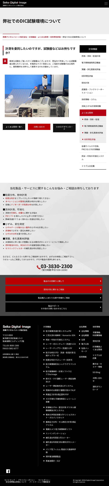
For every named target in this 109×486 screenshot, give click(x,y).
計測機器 (93, 49)
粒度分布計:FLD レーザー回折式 (59, 359)
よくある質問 (87, 112)
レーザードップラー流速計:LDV (59, 348)
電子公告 (85, 344)
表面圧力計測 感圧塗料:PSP (57, 394)
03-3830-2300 (56, 265)
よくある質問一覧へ (14, 126)
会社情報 (83, 326)
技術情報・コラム (89, 99)
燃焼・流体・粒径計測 (91, 56)
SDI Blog (96, 372)
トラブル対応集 (88, 166)
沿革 (83, 339)
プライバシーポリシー (26, 480)
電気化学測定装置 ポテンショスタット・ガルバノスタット (61, 416)
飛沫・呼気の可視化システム (93, 158)
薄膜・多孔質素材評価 (91, 69)
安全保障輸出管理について (16, 482)
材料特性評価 (87, 76)
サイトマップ (9, 480)
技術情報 (96, 326)
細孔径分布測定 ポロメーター (58, 437)
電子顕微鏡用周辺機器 (91, 62)
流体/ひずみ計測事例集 (91, 106)
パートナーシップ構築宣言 (40, 482)
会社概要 (85, 335)
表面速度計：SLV (53, 460)
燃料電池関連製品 (53, 456)
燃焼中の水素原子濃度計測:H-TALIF (61, 390)
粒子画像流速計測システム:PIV (58, 331)
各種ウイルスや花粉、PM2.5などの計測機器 (91, 148)
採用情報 (83, 356)
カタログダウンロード (64, 127)
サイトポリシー (44, 480)
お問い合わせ (39, 126)
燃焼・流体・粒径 (91, 119)
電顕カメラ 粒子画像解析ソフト (59, 429)
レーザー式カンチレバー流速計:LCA (61, 344)
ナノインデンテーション (56, 433)
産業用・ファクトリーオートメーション (93, 91)
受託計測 (85, 82)
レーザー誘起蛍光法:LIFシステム (59, 385)
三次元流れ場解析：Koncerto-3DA (60, 335)
